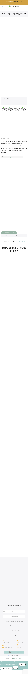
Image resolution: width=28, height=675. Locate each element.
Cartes (8, 13)
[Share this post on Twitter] (19, 242)
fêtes (17, 236)
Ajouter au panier (9, 232)
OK (22, 664)
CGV (20, 647)
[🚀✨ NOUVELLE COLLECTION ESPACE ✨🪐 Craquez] (20, 568)
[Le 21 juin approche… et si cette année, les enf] (7, 592)
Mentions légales (9, 647)
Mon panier (22, 640)
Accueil (3, 13)
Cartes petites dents (17, 13)
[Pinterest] (18, 629)
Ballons (13, 236)
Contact (21, 642)
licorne (21, 236)
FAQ (20, 645)
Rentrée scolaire (19, 3)
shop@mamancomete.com (15, 625)
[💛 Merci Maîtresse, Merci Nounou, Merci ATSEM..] (20, 592)
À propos (6, 642)
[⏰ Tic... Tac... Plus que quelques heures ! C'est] (7, 580)
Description (7, 99)
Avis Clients (8, 640)
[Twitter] (12, 629)
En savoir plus (6, 668)
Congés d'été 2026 (17, 1)
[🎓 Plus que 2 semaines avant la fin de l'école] (20, 580)
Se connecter (15, 652)
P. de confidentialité (9, 645)
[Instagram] (15, 629)
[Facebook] (9, 629)
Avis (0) (6, 103)
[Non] (15, 667)
